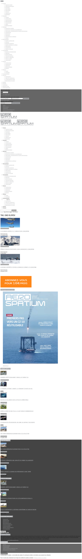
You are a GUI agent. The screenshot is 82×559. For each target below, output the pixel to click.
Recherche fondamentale (10, 51)
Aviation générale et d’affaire (11, 44)
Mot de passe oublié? (4, 100)
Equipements (8, 32)
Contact (4, 105)
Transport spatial (8, 4)
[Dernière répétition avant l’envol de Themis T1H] (3, 374)
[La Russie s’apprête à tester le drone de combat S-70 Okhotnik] (10, 263)
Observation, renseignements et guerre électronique (16, 31)
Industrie (5, 16)
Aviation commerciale (9, 40)
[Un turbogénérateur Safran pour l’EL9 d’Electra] (3, 431)
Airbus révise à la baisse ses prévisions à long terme (15, 471)
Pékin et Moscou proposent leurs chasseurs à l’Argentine (17, 249)
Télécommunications (9, 6)
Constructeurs (8, 18)
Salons (6, 24)
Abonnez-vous (6, 86)
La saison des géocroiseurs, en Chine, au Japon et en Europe (17, 422)
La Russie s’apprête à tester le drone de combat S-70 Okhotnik (18, 267)
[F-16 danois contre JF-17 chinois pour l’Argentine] (10, 227)
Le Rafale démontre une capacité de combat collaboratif (16, 460)
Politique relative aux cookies (40, 557)
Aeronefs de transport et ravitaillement (13, 29)
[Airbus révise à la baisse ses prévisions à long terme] (3, 469)
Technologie (5, 50)
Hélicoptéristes (8, 21)
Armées (6, 38)
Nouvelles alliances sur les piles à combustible (14, 400)
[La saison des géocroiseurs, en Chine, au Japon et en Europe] (3, 419)
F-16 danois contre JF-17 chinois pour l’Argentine (14, 231)
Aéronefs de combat (9, 28)
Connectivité (8, 60)
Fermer (1, 1)
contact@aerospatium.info (13, 540)
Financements (8, 22)
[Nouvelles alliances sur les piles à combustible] (3, 397)
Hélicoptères (8, 46)
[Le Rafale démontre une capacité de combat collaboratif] (3, 457)
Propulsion (7, 7)
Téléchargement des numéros (8, 111)
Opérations (7, 35)
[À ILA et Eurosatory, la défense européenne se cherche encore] (3, 506)
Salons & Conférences (9, 78)
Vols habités (7, 9)
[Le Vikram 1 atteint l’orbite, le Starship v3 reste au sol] (3, 386)
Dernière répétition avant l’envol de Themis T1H (14, 377)
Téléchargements (6, 87)
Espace (4, 3)
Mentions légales (6, 106)
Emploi (6, 71)
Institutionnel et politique (10, 36)
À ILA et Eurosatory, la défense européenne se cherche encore (18, 509)
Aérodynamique (8, 54)
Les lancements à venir (10, 79)
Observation (7, 10)
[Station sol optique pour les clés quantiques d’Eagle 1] (3, 495)
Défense (4, 27)
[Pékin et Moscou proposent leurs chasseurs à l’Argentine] (10, 245)
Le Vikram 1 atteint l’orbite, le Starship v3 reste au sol (16, 388)
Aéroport (7, 42)
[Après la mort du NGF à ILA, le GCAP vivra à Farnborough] (3, 408)
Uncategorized (3, 413)
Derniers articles (5, 368)
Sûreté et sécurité (9, 49)
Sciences (7, 11)
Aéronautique (6, 39)
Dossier (4, 82)
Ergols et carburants (9, 57)
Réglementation (8, 25)
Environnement (6, 73)
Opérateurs (7, 65)
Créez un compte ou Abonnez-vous (8, 109)
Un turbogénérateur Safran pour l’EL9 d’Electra (14, 433)
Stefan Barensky (3, 233)
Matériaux (7, 53)
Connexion (5, 85)
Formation (7, 72)
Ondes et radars (8, 58)
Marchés (7, 68)
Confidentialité (5, 108)
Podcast (4, 83)
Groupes (7, 17)
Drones (4, 61)
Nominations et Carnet (10, 80)
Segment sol (8, 13)
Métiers (4, 69)
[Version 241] (30, 363)
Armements (7, 33)
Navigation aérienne (9, 43)
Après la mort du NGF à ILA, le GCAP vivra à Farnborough (16, 411)
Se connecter (5, 92)
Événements (8, 76)
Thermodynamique (9, 56)
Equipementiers (8, 20)
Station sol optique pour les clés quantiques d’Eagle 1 (16, 498)
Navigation (7, 14)
